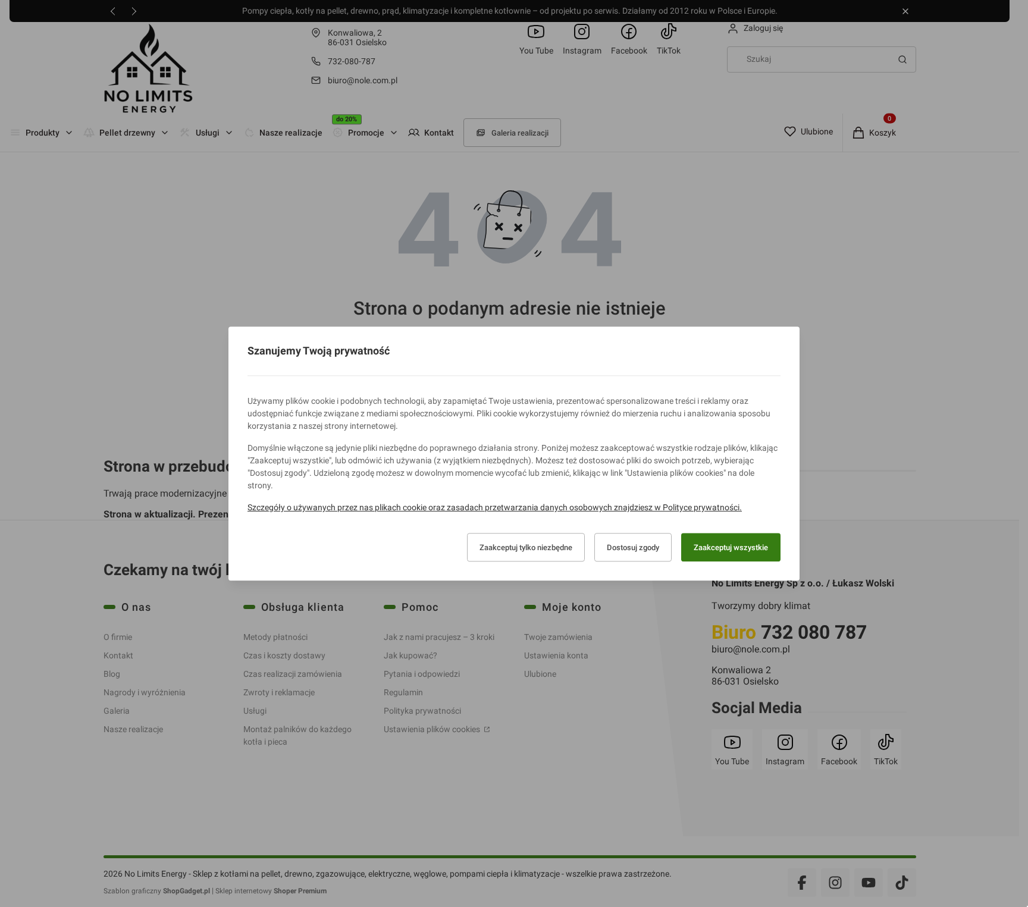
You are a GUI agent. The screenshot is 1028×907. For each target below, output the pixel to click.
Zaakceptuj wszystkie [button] (731, 547)
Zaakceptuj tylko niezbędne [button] (525, 547)
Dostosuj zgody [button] (633, 547)
